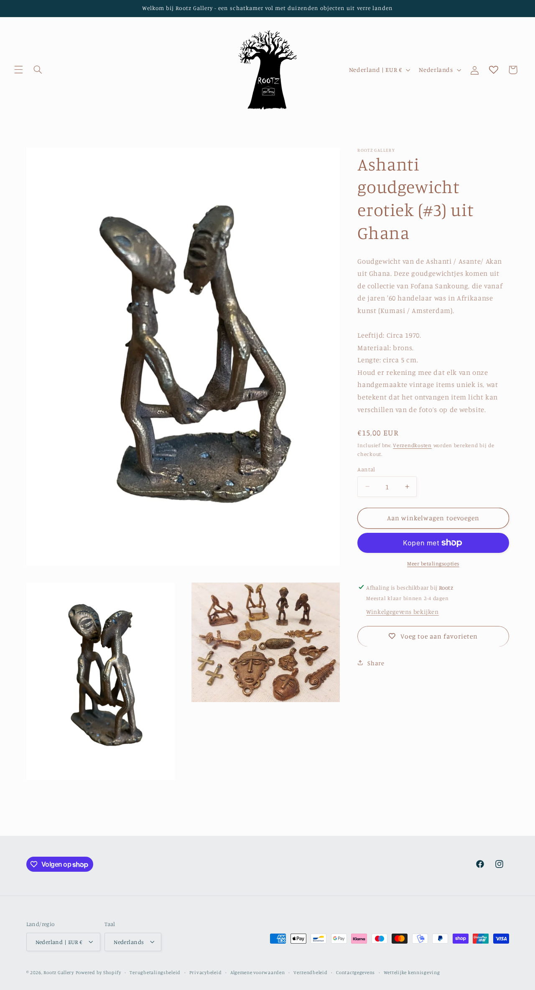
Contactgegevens (355, 972)
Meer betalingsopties (433, 563)
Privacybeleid (205, 972)
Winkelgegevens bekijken (402, 611)
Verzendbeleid (310, 972)
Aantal (366, 469)
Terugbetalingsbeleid (155, 972)
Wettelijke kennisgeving (412, 972)
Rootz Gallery (58, 972)
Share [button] (375, 662)
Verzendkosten (412, 445)
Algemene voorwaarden (257, 972)
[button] (18, 69)
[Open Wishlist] (493, 69)
